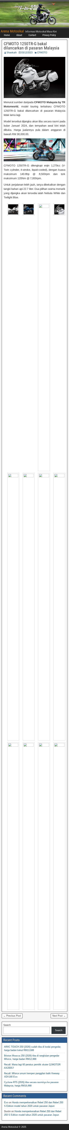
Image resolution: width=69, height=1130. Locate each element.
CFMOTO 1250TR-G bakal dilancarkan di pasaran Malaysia (31, 46)
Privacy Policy (49, 35)
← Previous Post (12, 1015)
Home (7, 35)
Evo (6, 1102)
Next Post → (59, 1015)
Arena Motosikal (12, 31)
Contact (32, 35)
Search (7, 1025)
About (19, 35)
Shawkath (12, 52)
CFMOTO (42, 52)
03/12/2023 (27, 52)
